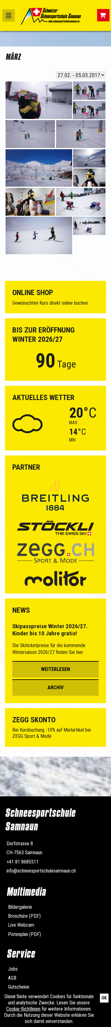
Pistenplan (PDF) (24, 934)
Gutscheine (18, 987)
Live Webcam (21, 925)
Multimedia (26, 892)
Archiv (55, 687)
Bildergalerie (20, 907)
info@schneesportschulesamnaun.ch (41, 871)
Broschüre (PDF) (24, 916)
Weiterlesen (55, 669)
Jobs (13, 969)
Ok (104, 997)
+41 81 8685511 (22, 862)
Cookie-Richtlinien (23, 1009)
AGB (12, 978)
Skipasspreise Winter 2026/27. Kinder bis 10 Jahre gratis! (50, 630)
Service (20, 953)
